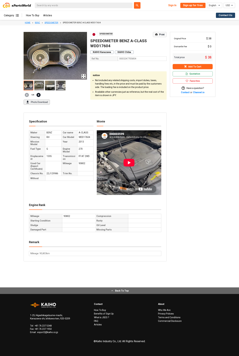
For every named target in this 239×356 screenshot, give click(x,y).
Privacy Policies (166, 313)
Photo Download (39, 102)
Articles (47, 15)
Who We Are (164, 310)
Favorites (195, 81)
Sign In (172, 5)
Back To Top (122, 290)
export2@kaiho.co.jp (47, 332)
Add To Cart (194, 66)
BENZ (37, 22)
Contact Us (225, 15)
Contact (185, 92)
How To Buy (32, 15)
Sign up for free (193, 5)
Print (162, 34)
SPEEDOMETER (51, 22)
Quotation (194, 73)
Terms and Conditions (169, 317)
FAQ (96, 321)
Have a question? (195, 88)
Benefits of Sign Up (104, 313)
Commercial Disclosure (170, 321)
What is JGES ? (101, 317)
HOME (27, 22)
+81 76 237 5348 (43, 325)
